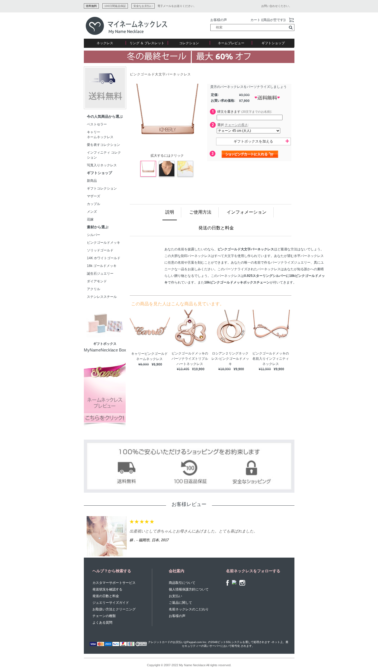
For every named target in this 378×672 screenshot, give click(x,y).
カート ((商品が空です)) (268, 20)
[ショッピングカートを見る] (291, 20)
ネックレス (105, 43)
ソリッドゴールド (100, 250)
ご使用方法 (200, 212)
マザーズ (93, 196)
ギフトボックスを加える (253, 141)
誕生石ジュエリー (100, 273)
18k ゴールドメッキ (103, 266)
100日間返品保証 (115, 5)
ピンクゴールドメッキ (103, 243)
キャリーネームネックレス (100, 134)
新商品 (92, 181)
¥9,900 (239, 369)
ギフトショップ (273, 43)
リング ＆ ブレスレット (147, 43)
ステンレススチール (102, 297)
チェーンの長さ (236, 125)
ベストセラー (97, 124)
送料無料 (91, 5)
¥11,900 (265, 369)
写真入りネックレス (102, 165)
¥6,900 (157, 364)
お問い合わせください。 (276, 5)
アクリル (93, 289)
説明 (169, 212)
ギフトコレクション (102, 188)
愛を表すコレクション (103, 145)
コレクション (189, 43)
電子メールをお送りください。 (176, 5)
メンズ (92, 212)
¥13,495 (183, 369)
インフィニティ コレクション (104, 155)
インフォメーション (246, 212)
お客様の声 (218, 20)
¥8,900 (143, 364)
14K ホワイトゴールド (103, 258)
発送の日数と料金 (216, 227)
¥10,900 (198, 369)
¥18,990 (224, 369)
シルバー (93, 235)
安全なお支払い (143, 5)
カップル (93, 204)
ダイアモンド (97, 281)
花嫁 (90, 219)
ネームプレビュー (231, 43)
